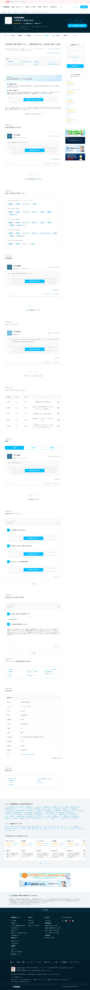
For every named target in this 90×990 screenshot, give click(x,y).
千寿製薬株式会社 (55, 816)
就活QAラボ (45, 6)
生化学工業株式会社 (39, 814)
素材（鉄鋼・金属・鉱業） (37, 828)
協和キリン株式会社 (64, 807)
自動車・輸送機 (14, 826)
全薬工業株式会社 (75, 816)
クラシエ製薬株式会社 (59, 812)
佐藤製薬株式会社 (17, 812)
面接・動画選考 (48, 671)
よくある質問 (31, 923)
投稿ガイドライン (15, 930)
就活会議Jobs (53, 6)
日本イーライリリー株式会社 (77, 810)
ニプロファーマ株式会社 (72, 818)
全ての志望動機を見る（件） (33, 310)
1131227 (60, 758)
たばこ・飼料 (7, 830)
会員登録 (84, 6)
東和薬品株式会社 (62, 814)
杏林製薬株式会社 (48, 810)
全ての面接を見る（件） (33, 499)
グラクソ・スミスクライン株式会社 (47, 818)
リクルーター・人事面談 (50, 669)
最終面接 (49, 211)
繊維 (29, 828)
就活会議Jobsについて (16, 935)
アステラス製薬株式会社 (10, 807)
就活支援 (27, 6)
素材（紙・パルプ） (65, 828)
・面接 (21, 64)
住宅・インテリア (64, 826)
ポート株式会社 (63, 967)
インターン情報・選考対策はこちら (53, 53)
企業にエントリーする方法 (33, 925)
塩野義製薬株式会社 (9, 808)
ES (9, 673)
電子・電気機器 (22, 826)
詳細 (58, 401)
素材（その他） (74, 828)
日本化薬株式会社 (8, 812)
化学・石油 (46, 826)
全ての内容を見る (55, 159)
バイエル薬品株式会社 (65, 816)
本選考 (46, 35)
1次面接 (34, 204)
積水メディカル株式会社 (10, 816)
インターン (37, 35)
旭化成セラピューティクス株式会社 (43, 816)
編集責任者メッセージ (15, 954)
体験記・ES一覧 (12, 778)
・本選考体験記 (9, 61)
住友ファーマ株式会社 (46, 808)
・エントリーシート (51, 61)
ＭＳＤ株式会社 (19, 814)
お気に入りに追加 (78, 20)
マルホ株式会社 (30, 810)
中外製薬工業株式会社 (21, 816)
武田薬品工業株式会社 (74, 807)
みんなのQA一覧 (14, 943)
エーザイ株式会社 (37, 807)
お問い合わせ (31, 920)
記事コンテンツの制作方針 (16, 951)
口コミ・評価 (56, 35)
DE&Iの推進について (15, 927)
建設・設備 (57, 826)
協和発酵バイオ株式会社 (25, 818)
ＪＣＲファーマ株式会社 (10, 814)
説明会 (10, 675)
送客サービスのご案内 (49, 937)
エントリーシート (26, 204)
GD (28, 673)
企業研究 (65, 35)
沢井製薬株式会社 (37, 812)
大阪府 (33, 26)
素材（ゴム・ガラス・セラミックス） (52, 828)
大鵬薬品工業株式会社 (21, 810)
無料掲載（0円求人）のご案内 (51, 925)
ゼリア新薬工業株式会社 (27, 812)
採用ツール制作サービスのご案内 (52, 930)
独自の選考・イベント (32, 675)
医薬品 (51, 826)
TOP (6, 35)
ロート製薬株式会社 (57, 808)
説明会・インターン (20, 6)
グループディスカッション (45, 233)
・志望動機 (35, 61)
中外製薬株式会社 (29, 807)
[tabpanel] (33, 149)
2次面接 (49, 222)
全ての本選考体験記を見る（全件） (33, 179)
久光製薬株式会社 (74, 808)
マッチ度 (12, 35)
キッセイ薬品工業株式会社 (48, 812)
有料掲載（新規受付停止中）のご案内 (53, 927)
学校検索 (13, 923)
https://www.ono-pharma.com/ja (23, 28)
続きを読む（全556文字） (46, 93)
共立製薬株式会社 (35, 818)
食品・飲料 (7, 826)
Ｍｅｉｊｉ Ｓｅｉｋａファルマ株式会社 (23, 808)
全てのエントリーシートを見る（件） (33, 375)
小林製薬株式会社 (55, 807)
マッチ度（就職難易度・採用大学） (44, 778)
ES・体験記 (33, 6)
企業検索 (13, 6)
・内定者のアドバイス (38, 64)
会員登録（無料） (75, 66)
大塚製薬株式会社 (46, 807)
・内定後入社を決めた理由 (53, 64)
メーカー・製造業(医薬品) (22, 26)
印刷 (15, 828)
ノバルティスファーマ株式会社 (51, 814)
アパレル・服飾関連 (73, 826)
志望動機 (10, 204)
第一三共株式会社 (20, 807)
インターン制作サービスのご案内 (52, 932)
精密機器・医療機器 (31, 826)
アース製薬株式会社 (39, 810)
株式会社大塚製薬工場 (28, 814)
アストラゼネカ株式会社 (10, 810)
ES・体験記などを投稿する (78, 25)
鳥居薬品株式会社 (30, 816)
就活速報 (39, 6)
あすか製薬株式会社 (70, 812)
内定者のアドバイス (13, 214)
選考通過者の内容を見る (34, 150)
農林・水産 (81, 828)
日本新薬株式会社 (37, 808)
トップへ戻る (44, 909)
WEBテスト (34, 211)
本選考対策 (11, 780)
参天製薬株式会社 (57, 810)
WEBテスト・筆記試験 (33, 671)
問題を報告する (57, 163)
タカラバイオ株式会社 (72, 814)
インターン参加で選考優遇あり (19, 17)
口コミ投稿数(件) (27, 23)
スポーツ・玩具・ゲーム (22, 828)
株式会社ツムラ (66, 808)
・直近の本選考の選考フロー (26, 61)
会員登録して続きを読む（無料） (33, 99)
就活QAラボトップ (15, 941)
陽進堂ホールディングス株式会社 (12, 818)
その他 (13, 830)
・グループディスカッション (12, 64)
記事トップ (13, 949)
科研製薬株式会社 (66, 810)
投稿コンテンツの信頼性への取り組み (19, 932)
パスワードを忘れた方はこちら (73, 57)
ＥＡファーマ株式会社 (61, 818)
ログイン (77, 6)
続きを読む (56, 358)
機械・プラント (39, 826)
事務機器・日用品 (8, 828)
